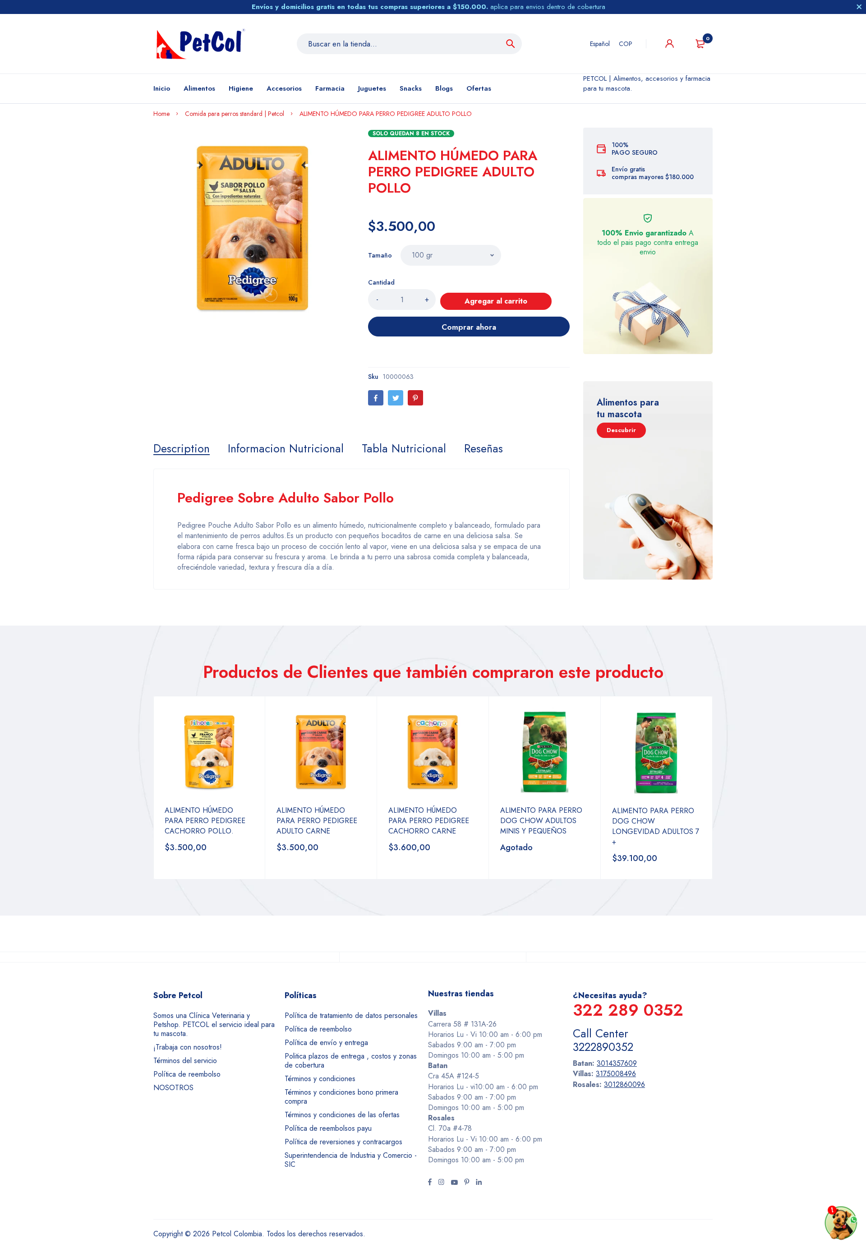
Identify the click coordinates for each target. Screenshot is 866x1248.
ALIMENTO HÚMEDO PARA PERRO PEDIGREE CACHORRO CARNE (428, 820)
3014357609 (617, 1063)
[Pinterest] (415, 397)
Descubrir (621, 430)
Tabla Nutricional (404, 448)
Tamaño (380, 255)
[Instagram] (441, 1183)
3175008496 (616, 1073)
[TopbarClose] (859, 7)
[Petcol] (200, 44)
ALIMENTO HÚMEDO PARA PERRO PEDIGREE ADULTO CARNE (316, 820)
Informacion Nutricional (286, 448)
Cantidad (381, 282)
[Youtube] (454, 1183)
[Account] (669, 43)
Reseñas (483, 448)
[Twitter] (395, 397)
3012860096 (624, 1084)
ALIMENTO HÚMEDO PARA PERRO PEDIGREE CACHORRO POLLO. (205, 820)
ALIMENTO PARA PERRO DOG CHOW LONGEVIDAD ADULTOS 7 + (655, 826)
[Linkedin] (479, 1183)
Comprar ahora (469, 327)
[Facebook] (375, 397)
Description (181, 448)
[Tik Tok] (467, 1183)
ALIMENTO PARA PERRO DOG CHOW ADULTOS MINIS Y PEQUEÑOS (541, 820)
